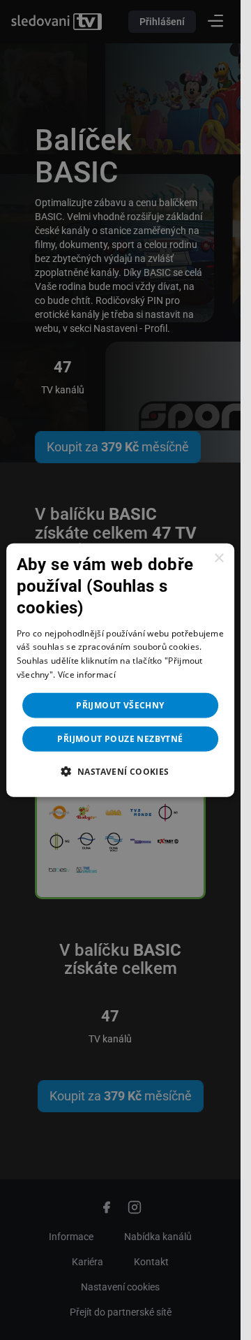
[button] (120, 770)
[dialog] (120, 670)
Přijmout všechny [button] (120, 705)
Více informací (87, 674)
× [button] (218, 558)
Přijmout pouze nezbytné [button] (120, 738)
